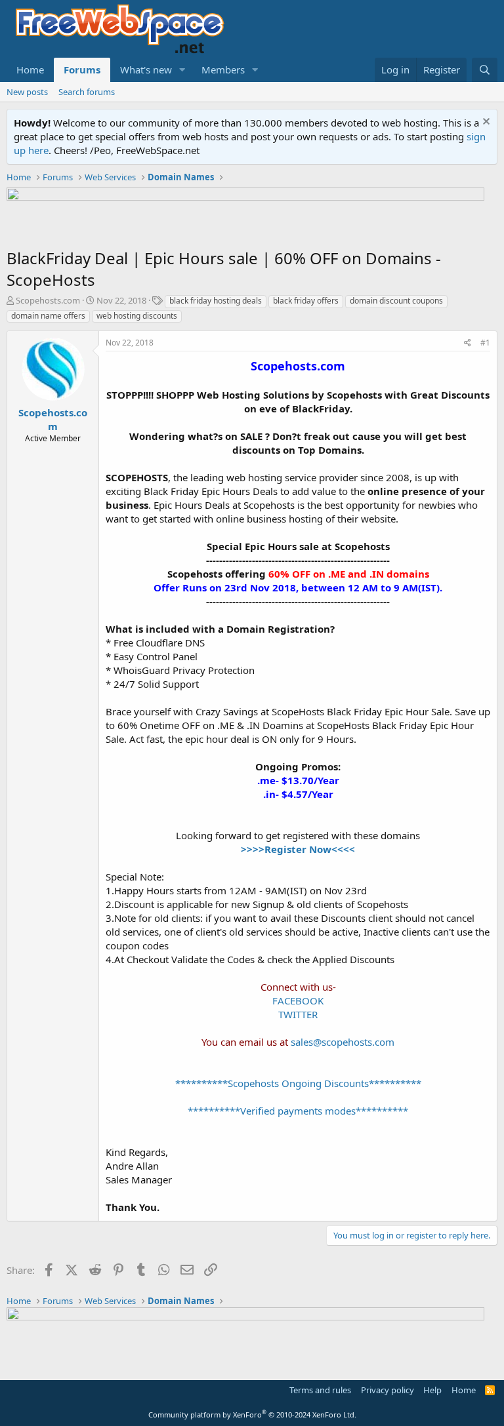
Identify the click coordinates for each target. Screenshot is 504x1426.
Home (30, 69)
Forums (82, 69)
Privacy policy (387, 1390)
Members (223, 69)
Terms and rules (320, 1390)
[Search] (484, 70)
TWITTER (298, 1014)
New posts (27, 92)
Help (432, 1390)
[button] (182, 70)
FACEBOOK (298, 1000)
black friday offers (306, 300)
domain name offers (48, 315)
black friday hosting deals (215, 300)
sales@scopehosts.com (342, 1041)
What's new (146, 69)
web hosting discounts (136, 315)
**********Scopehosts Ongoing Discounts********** (298, 1083)
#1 (485, 342)
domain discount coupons (396, 300)
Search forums (86, 92)
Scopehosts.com (48, 300)
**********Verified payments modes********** (298, 1110)
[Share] (467, 343)
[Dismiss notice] (484, 123)
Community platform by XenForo (252, 1414)
